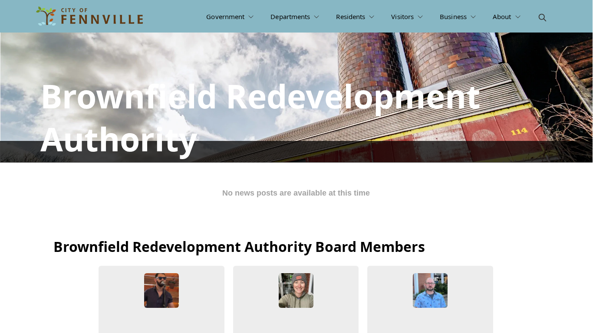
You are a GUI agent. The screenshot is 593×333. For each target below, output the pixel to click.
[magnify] (542, 17)
